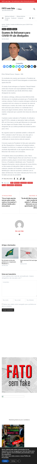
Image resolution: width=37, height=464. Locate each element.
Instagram (20, 18)
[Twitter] (7, 66)
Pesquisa (7, 18)
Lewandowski (18, 185)
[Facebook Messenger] (22, 66)
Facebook (13, 18)
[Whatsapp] (13, 66)
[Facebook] (4, 66)
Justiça (9, 29)
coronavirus (23, 182)
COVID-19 (30, 182)
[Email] (25, 66)
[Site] (19, 234)
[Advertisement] (18, 335)
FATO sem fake (8, 8)
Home (3, 24)
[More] (19, 69)
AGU (12, 182)
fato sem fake (19, 231)
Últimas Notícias (21, 16)
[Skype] (16, 66)
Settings (13, 461)
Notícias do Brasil (9, 16)
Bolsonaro (16, 182)
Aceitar (5, 461)
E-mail (6, 20)
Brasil (4, 29)
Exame (3, 185)
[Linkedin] (10, 66)
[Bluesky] (31, 66)
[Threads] (34, 66)
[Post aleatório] (30, 18)
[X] (28, 66)
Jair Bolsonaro (10, 185)
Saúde (8, 24)
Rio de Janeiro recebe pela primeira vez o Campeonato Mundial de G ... (9, 262)
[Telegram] (19, 66)
